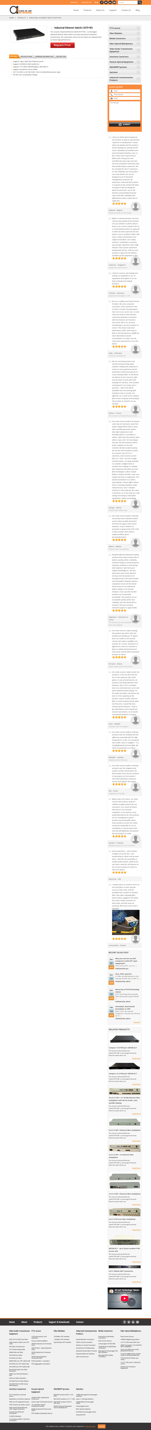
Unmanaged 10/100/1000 (106, 1344)
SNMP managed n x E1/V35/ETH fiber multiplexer (131, 1346)
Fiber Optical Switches (83, 1409)
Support (113, 10)
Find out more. (90, 1426)
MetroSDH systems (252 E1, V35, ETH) (63, 1402)
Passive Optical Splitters (40, 1341)
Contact (80, 1322)
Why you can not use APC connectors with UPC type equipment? (126, 960)
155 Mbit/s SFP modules (62, 1336)
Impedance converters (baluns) (19, 1399)
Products (87, 10)
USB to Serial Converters (84, 1342)
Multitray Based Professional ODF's (41, 1409)
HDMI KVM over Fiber (16, 1352)
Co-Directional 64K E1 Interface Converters (19, 1419)
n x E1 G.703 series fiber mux (130, 1342)
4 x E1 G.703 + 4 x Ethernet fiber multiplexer (121, 1156)
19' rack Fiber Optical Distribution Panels (38, 1405)
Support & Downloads (59, 1322)
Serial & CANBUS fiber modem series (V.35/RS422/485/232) (131, 1354)
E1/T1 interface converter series (17, 1395)
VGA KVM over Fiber (15, 1355)
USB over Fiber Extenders (17, 1378)
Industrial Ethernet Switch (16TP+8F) (45, 18)
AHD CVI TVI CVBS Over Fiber (18, 1339)
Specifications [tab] (26, 56)
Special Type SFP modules (62, 1342)
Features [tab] (13, 56)
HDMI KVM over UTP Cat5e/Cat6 (19, 1361)
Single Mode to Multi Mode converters (107, 1347)
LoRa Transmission (82, 1357)
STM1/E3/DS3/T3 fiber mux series (129, 1358)
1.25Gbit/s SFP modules (61, 1339)
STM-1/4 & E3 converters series (19, 1405)
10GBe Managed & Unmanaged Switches (86, 1395)
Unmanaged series (82, 1406)
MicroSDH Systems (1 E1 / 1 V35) (64, 1399)
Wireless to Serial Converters (86, 1345)
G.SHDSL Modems (15, 1416)
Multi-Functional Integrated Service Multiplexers (63, 1407)
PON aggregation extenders (41, 1364)
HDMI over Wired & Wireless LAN (18, 1374)
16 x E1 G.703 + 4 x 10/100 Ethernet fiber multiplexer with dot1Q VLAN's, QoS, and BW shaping (124, 1100)
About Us (100, 10)
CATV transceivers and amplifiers (39, 1337)
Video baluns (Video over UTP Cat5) (19, 1343)
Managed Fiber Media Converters (105, 1356)
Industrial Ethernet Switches (85, 1354)
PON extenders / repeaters (41, 1361)
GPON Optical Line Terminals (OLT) (41, 1353)
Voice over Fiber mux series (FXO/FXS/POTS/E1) (130, 1350)
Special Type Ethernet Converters (16, 1412)
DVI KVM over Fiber (15, 1358)
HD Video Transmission (17, 1347)
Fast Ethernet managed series (86, 1412)
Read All (137, 1022)
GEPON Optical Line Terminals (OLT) (41, 1344)
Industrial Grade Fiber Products (86, 1351)
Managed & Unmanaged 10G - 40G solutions (108, 1351)
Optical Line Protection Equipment (128, 1367)
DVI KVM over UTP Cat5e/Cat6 (19, 1364)
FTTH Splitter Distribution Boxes (42, 1413)
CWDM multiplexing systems (130, 1339)
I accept (101, 1426)
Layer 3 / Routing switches (84, 1399)
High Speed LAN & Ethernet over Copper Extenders (18, 1408)
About (24, 1322)
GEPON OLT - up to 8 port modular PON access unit (124, 1249)
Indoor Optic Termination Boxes (42, 1402)
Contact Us (74, 2)
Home (76, 10)
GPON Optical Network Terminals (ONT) (39, 1357)
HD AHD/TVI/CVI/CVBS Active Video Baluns (18, 1384)
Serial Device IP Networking (85, 1348)
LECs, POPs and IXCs (123, 974)
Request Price (62, 45)
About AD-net (86, 2)
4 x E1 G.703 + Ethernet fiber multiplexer (125, 1194)
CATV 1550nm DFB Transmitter (121, 1271)
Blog (96, 2)
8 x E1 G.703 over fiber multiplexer (122, 1219)
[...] (136, 966)
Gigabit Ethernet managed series (85, 1402)
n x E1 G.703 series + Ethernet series (130, 1363)
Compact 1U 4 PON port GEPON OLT (123, 1074)
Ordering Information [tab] (44, 56)
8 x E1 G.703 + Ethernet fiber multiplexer (125, 1130)
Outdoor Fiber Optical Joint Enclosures (40, 1398)
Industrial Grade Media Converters (106, 1337)
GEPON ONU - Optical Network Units (42, 1348)
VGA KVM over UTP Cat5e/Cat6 (19, 1367)
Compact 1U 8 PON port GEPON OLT (123, 1048)
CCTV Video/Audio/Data (17, 1349)
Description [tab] (61, 56)
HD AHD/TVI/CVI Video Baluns (19, 1381)
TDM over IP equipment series (19, 1402)
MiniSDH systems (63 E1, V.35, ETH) (63, 1395)
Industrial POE (80, 1415)
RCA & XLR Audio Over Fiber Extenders (18, 1370)
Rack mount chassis (105, 1341)
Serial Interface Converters (85, 1339)
